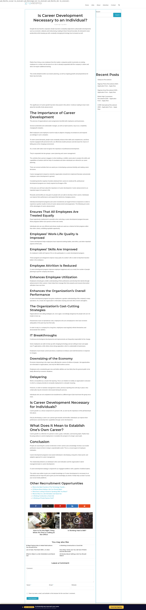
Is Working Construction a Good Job (71, 545)
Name (29, 585)
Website (74, 585)
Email (51, 585)
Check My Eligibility (116, 607)
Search (98, 11)
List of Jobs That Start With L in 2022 (38, 550)
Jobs (92, 5)
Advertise (105, 5)
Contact (113, 5)
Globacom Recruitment (104, 79)
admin (65, 24)
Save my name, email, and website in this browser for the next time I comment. (52, 593)
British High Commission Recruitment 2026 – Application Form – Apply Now (107, 98)
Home (87, 5)
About (98, 5)
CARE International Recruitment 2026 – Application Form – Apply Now (107, 107)
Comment (29, 568)
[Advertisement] (60, 48)
